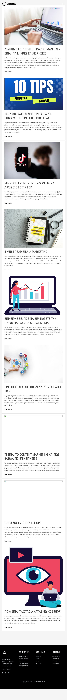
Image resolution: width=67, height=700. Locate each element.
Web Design (55, 663)
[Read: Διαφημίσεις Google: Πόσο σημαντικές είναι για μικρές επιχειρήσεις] (33, 26)
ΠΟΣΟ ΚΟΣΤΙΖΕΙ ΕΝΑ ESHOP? (22, 523)
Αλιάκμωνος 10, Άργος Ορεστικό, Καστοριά (24, 658)
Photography (56, 661)
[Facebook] (2, 672)
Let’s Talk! (38, 663)
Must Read (39, 661)
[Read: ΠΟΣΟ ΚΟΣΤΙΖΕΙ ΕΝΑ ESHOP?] (33, 499)
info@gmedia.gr (23, 665)
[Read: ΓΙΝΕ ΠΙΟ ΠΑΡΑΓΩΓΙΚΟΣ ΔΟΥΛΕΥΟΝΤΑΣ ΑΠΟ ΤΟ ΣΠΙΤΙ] (33, 364)
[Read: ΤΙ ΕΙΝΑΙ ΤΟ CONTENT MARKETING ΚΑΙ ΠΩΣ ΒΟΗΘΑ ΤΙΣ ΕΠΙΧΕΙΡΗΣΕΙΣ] (33, 433)
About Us (38, 656)
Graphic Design (56, 656)
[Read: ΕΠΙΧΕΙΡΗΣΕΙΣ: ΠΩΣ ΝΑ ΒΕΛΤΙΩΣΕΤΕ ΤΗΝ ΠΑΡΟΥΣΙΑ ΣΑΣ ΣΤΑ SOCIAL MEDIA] (32, 295)
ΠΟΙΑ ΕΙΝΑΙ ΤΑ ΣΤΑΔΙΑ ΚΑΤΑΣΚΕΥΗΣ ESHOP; (32, 611)
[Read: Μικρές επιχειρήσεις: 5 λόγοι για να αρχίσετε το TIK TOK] (32, 161)
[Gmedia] (9, 3)
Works (37, 658)
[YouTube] (8, 672)
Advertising (55, 658)
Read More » (8, 71)
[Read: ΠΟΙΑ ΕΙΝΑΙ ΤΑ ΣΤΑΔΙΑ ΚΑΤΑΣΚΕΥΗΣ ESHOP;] (33, 577)
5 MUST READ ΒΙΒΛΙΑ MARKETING (26, 252)
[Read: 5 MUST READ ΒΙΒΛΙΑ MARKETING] (33, 228)
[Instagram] (5, 672)
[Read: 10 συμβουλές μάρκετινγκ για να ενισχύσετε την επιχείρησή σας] (33, 94)
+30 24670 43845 (24, 663)
